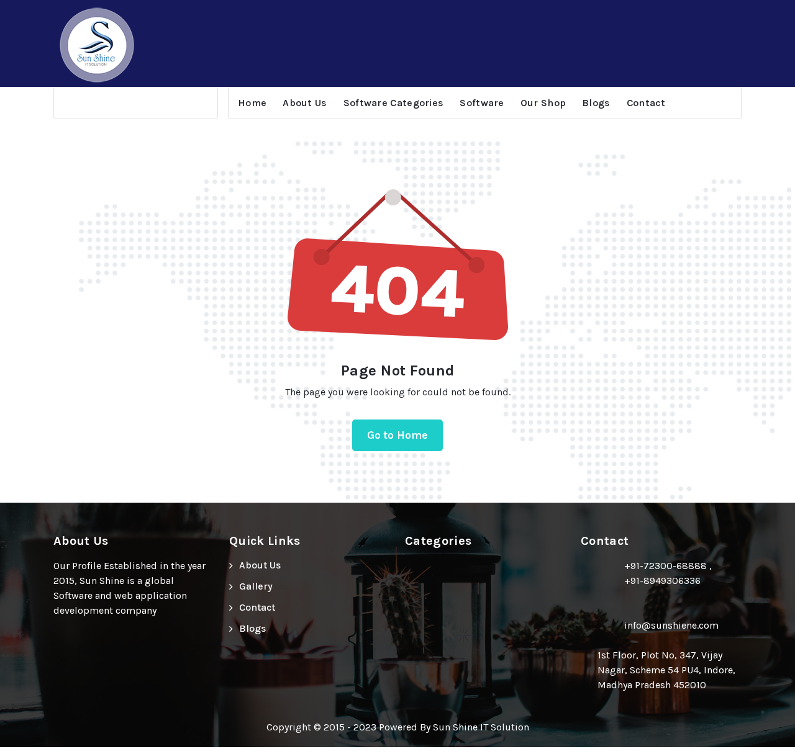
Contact (646, 103)
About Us (305, 103)
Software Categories (393, 103)
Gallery (256, 586)
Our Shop (543, 103)
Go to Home (398, 435)
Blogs (596, 103)
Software (482, 103)
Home (252, 103)
